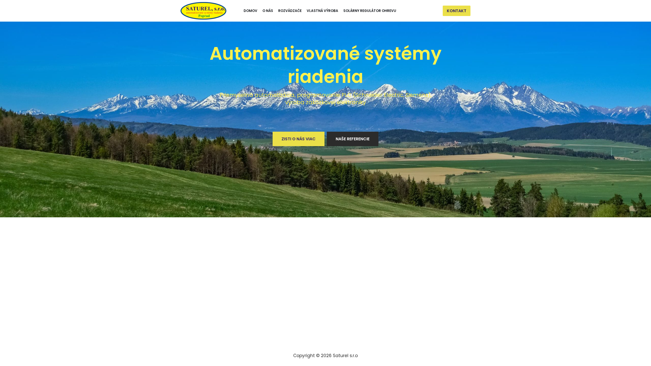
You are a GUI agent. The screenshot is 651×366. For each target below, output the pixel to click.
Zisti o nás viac (299, 139)
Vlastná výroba (322, 10)
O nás (267, 10)
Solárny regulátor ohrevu (369, 10)
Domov (250, 10)
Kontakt (456, 11)
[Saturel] (203, 11)
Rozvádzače (290, 10)
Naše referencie (352, 139)
